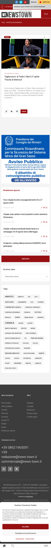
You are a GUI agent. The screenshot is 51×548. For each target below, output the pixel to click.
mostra (23, 330)
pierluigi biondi (37, 340)
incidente (40, 319)
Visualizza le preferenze (25, 533)
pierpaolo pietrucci (12, 345)
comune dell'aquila (13, 309)
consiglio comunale (32, 309)
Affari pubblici (6, 408)
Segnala (30, 405)
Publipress (29, 499)
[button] (44, 37)
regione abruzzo (12, 355)
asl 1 (36, 299)
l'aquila (9, 325)
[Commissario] (25, 159)
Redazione (31, 412)
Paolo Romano (31, 335)
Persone (4, 415)
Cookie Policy (20, 538)
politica (26, 345)
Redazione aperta (8, 433)
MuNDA (33, 330)
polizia (35, 345)
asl (29, 299)
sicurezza (27, 360)
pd (25, 340)
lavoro (29, 325)
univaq (28, 365)
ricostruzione (29, 355)
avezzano (9, 304)
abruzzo (9, 299)
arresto (21, 299)
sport (7, 365)
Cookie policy (32, 419)
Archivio (25, 261)
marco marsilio (11, 330)
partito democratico (12, 340)
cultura (37, 314)
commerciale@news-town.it (21, 463)
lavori (20, 325)
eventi (17, 319)
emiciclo (8, 319)
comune (41, 304)
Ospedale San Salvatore (13, 335)
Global (3, 426)
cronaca (27, 314)
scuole (16, 360)
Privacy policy (32, 415)
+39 (4, 454)
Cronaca (4, 419)
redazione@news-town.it (19, 459)
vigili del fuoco (10, 370)
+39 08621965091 (15, 449)
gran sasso (28, 319)
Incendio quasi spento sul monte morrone (29, 7)
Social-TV (5, 422)
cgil (31, 304)
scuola (7, 360)
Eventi (7, 37)
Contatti (30, 408)
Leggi (24, 111)
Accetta (25, 527)
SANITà (41, 355)
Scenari (4, 412)
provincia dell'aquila (12, 350)
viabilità (38, 365)
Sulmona (17, 365)
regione (27, 350)
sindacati (38, 360)
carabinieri (22, 304)
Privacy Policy (30, 538)
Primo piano (6, 405)
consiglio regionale (12, 314)
